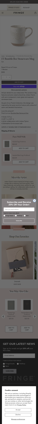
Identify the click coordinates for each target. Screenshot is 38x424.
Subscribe (19, 220)
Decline (18, 414)
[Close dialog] (34, 200)
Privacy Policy (21, 405)
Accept (18, 410)
